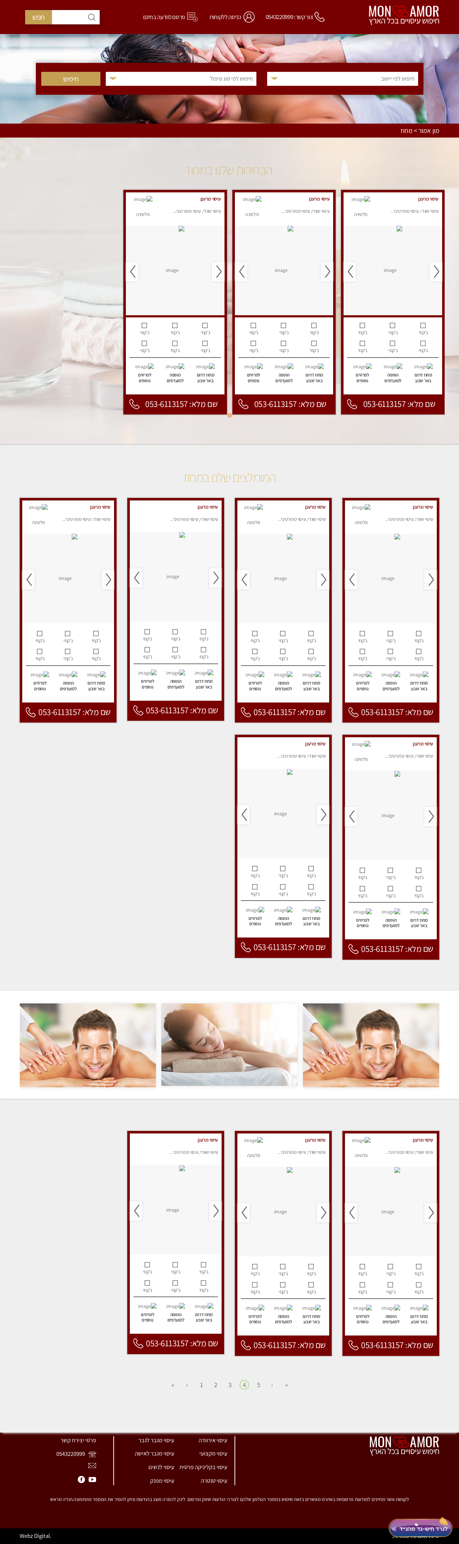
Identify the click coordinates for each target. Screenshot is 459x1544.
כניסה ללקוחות (225, 16)
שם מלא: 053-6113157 (399, 404)
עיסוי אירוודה (213, 1440)
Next (350, 271)
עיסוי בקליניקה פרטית (203, 1467)
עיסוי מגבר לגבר (156, 1440)
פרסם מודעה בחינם (164, 16)
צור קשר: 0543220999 (289, 16)
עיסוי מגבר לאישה (154, 1453)
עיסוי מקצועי (213, 1453)
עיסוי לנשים (161, 1467)
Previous (436, 271)
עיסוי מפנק (162, 1480)
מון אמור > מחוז (420, 131)
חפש (38, 17)
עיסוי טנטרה (214, 1480)
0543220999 (71, 1453)
